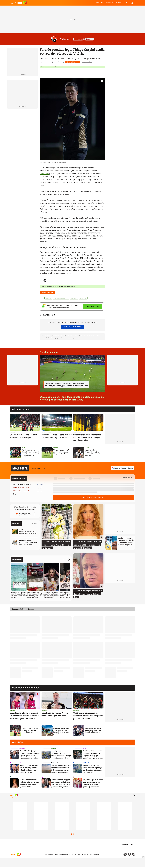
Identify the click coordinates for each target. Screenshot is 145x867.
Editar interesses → (128, 478)
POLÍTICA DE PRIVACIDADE (90, 854)
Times (88, 39)
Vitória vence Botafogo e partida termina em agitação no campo (31, 730)
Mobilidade (54, 762)
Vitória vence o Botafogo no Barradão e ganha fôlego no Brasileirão (62, 452)
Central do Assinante (113, 3)
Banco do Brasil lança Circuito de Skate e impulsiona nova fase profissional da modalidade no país (61, 731)
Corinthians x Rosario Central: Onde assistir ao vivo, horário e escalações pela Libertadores (24, 716)
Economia (86, 762)
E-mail (126, 3)
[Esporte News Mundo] (45, 280)
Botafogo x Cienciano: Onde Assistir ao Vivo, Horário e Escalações (93, 730)
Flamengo (44, 710)
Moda (21, 777)
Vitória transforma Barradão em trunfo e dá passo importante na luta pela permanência (31, 453)
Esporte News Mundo (61, 298)
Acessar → (35, 524)
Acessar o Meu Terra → (38, 468)
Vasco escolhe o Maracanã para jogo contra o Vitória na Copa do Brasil (94, 453)
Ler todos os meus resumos (93, 497)
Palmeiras (44, 173)
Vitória (64, 39)
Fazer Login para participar (72, 327)
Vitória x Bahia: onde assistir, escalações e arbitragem (23, 436)
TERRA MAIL (99, 3)
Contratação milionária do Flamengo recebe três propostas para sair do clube (88, 716)
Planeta (53, 748)
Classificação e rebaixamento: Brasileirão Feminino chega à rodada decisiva (87, 437)
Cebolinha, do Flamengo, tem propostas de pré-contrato (55, 714)
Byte (84, 748)
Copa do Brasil (46, 432)
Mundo (85, 777)
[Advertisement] (120, 452)
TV (20, 762)
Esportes (83, 298)
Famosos (22, 748)
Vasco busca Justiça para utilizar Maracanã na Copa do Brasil (57, 436)
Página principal (21, 2)
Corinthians (77, 432)
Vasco (87, 448)
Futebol (73, 298)
